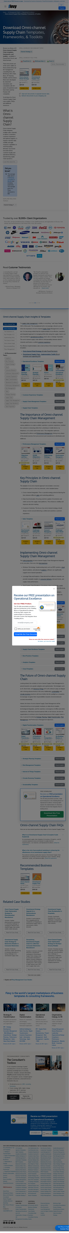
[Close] (54, 589)
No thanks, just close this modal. (46, 641)
